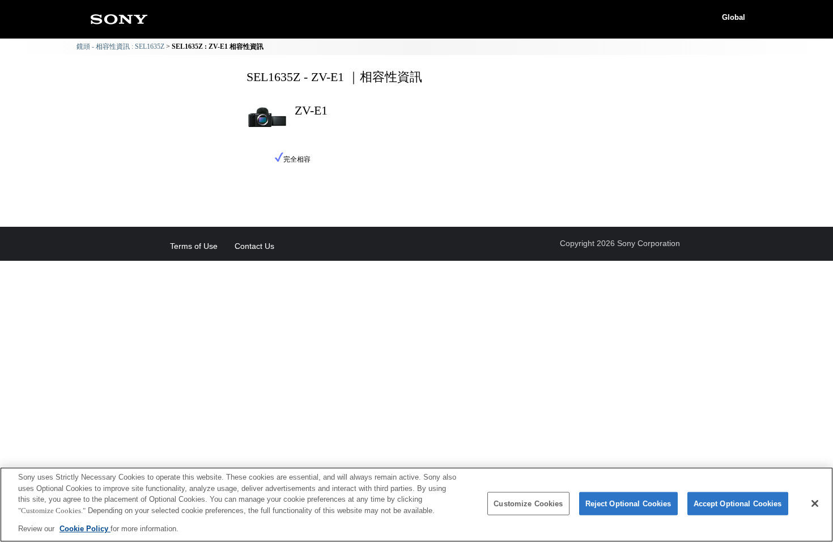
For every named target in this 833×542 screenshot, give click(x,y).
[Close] (814, 503)
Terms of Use (194, 246)
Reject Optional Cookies (628, 503)
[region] (416, 504)
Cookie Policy (85, 528)
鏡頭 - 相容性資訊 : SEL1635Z (120, 46)
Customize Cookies (528, 503)
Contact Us (254, 246)
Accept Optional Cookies (738, 503)
